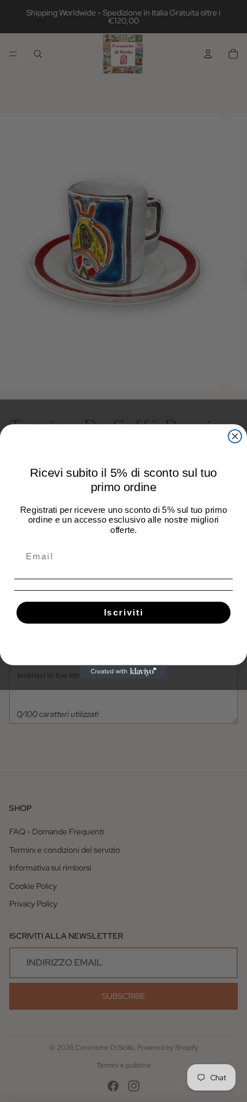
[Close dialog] (235, 435)
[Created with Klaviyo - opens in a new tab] (124, 671)
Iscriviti (124, 612)
